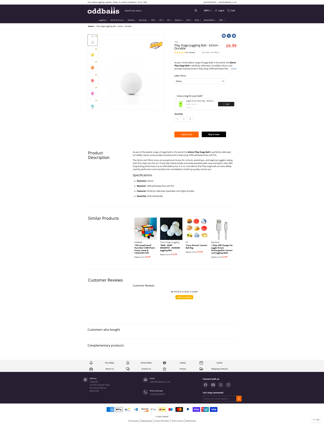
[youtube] (213, 385)
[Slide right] (163, 72)
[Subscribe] (239, 398)
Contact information (161, 421)
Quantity (178, 114)
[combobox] (161, 10)
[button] (180, 52)
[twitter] (221, 385)
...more (233, 68)
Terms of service (177, 421)
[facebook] (205, 385)
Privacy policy (133, 421)
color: (180, 75)
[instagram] (228, 385)
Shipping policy (146, 421)
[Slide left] (100, 72)
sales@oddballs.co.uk (227, 2)
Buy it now (213, 134)
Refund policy (191, 421)
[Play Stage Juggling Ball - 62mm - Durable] (92, 40)
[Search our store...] (196, 10)
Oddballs (165, 416)
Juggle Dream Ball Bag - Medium (200, 101)
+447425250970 (209, 2)
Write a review (184, 297)
